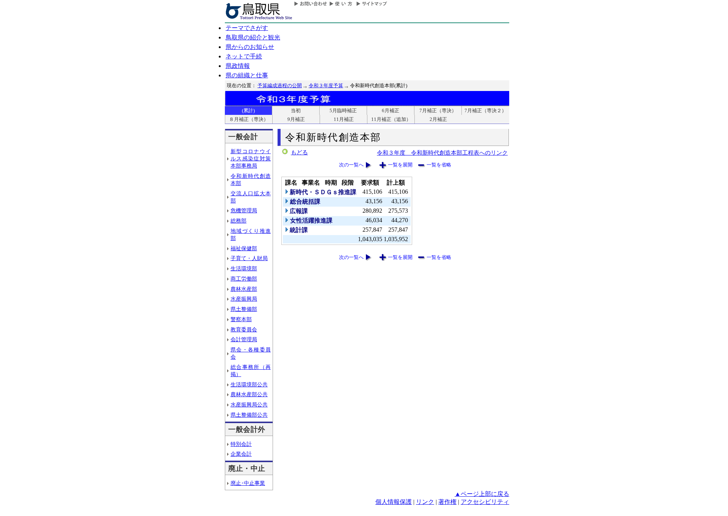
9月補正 (296, 119)
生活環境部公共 (249, 384)
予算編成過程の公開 (279, 85)
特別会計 (241, 444)
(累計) (248, 110)
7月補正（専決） (438, 110)
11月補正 (344, 119)
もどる (299, 152)
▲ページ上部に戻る (482, 494)
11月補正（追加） (391, 119)
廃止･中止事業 (248, 483)
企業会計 (241, 454)
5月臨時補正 (343, 110)
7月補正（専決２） (485, 110)
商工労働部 (244, 279)
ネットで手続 (244, 56)
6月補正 (390, 110)
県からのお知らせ (250, 47)
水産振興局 (244, 299)
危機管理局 (244, 210)
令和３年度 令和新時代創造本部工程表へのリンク (442, 152)
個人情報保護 (393, 502)
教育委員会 (244, 329)
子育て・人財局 (249, 258)
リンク (425, 502)
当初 (296, 110)
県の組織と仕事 (247, 75)
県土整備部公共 (249, 415)
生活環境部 (244, 268)
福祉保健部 (244, 248)
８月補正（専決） (248, 119)
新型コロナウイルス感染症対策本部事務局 (251, 158)
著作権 (447, 502)
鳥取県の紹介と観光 (253, 37)
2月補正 (438, 119)
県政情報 (238, 66)
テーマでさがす (247, 28)
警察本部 (241, 319)
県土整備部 (244, 309)
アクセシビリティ (485, 502)
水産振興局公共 (249, 405)
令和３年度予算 (326, 85)
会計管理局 (244, 339)
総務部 (238, 221)
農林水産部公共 (249, 394)
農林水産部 (244, 289)
